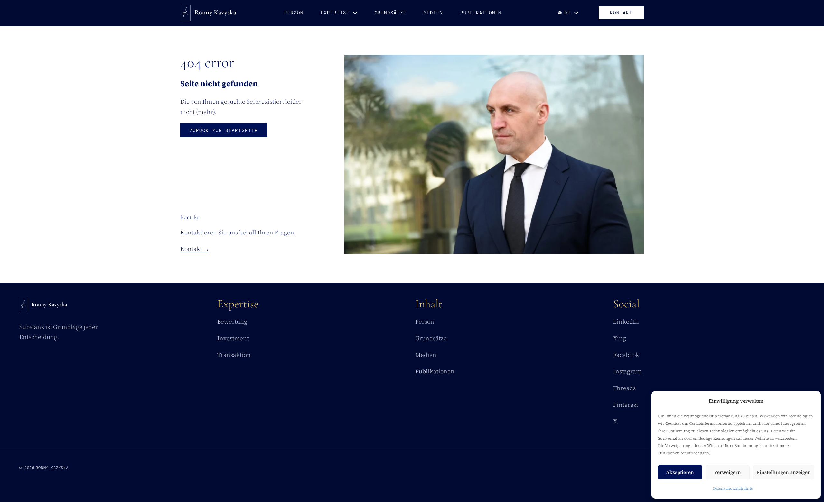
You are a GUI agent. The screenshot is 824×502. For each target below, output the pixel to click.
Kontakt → (194, 249)
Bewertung (232, 321)
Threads (624, 388)
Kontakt (621, 12)
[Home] (43, 306)
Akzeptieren (680, 472)
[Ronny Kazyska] (208, 13)
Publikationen (481, 12)
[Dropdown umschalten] (355, 13)
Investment (233, 338)
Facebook (626, 355)
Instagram (627, 371)
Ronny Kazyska (52, 467)
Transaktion (234, 355)
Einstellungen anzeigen (783, 472)
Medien (433, 12)
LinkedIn (626, 321)
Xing (619, 338)
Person (293, 12)
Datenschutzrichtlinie (733, 488)
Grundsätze (391, 12)
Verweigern (727, 472)
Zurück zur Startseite (224, 130)
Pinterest (625, 405)
